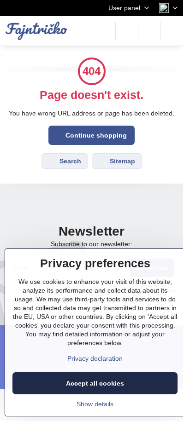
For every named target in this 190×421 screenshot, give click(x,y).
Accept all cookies (95, 383)
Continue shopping (95, 135)
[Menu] (172, 31)
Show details (95, 404)
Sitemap (121, 161)
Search (69, 161)
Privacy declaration (95, 358)
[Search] (127, 31)
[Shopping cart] (149, 31)
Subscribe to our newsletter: (91, 244)
